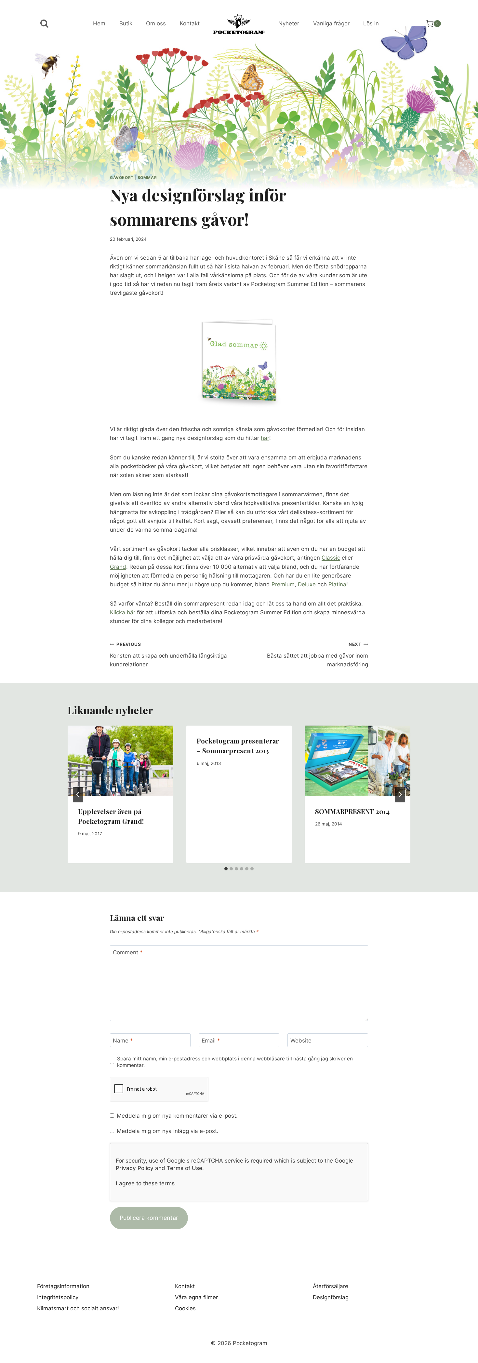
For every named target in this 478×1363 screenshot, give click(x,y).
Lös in (371, 23)
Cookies (185, 1308)
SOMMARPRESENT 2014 (352, 811)
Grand (118, 567)
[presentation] (120, 761)
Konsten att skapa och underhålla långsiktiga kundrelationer (168, 655)
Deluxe (307, 584)
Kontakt (190, 23)
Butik (125, 23)
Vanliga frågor (331, 23)
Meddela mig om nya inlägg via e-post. (168, 1131)
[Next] (400, 794)
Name (123, 1040)
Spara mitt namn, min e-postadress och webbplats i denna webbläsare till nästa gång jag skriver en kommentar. (235, 1062)
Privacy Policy (134, 1168)
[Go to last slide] (78, 794)
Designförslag (331, 1297)
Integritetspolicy (57, 1297)
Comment (128, 952)
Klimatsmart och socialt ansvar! (78, 1308)
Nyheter (288, 23)
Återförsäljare (330, 1286)
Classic (331, 557)
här (265, 438)
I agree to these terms (145, 1183)
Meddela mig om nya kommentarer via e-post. (177, 1115)
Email (211, 1040)
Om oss (156, 23)
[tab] (226, 868)
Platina (337, 584)
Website (301, 1040)
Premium (283, 584)
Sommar (147, 177)
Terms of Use (184, 1168)
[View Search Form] (44, 23)
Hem (99, 23)
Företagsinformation (63, 1286)
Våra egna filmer (196, 1297)
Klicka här (122, 612)
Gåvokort (122, 177)
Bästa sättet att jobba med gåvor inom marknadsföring (317, 655)
